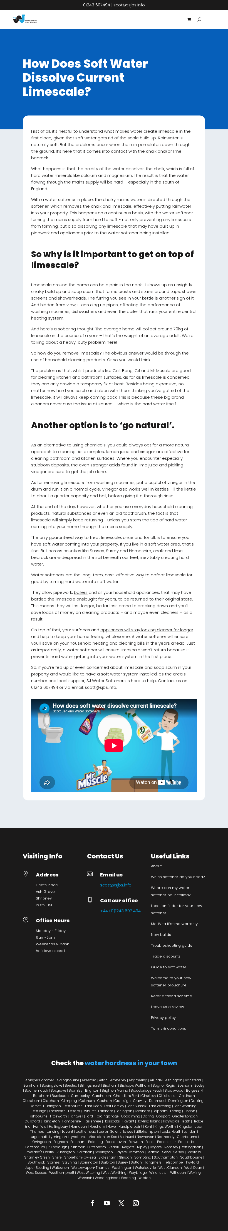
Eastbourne (73, 1106)
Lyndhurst (78, 1136)
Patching (95, 1141)
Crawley (140, 1100)
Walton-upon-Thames (90, 1167)
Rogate (156, 1147)
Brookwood (174, 1090)
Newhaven (145, 1136)
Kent (148, 1126)
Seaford (153, 1152)
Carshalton (102, 1095)
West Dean (193, 1167)
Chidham (187, 1095)
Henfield (39, 1126)
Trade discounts (165, 956)
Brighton (92, 1090)
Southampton (166, 1157)
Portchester (166, 1141)
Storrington (89, 1162)
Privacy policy (163, 1017)
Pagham (60, 1141)
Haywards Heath (176, 1121)
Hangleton (51, 1121)
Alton (103, 1080)
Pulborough (57, 1147)
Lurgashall (38, 1136)
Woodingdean (106, 1177)
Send (166, 1152)
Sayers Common (129, 1152)
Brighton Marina (115, 1090)
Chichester (168, 1095)
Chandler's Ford (126, 1095)
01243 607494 (96, 5)
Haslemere (92, 1121)
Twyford (192, 1162)
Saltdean (84, 1152)
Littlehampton (147, 1131)
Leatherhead (86, 1131)
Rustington (65, 1152)
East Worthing (185, 1106)
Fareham (105, 1111)
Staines (53, 1162)
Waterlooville (145, 1167)
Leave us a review (167, 1006)
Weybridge (138, 1172)
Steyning (69, 1162)
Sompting (142, 1157)
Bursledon (60, 1095)
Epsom (74, 1111)
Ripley (142, 1147)
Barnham (31, 1085)
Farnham (142, 1111)
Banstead (193, 1080)
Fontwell (76, 1116)
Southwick (36, 1162)
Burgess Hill (195, 1090)
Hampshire (71, 1121)
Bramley (76, 1090)
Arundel (156, 1080)
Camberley (80, 1095)
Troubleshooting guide (171, 945)
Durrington (52, 1106)
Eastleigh (38, 1111)
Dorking (197, 1100)
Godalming (130, 1116)
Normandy (166, 1136)
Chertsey (149, 1095)
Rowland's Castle (40, 1152)
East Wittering (160, 1106)
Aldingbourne (67, 1080)
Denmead (157, 1100)
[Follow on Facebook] (92, 1203)
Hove (112, 1126)
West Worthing (115, 1172)
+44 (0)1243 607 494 (120, 911)
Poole (150, 1141)
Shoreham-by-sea (80, 1157)
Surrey (123, 1162)
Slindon (125, 1157)
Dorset (35, 1106)
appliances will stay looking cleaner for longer (146, 630)
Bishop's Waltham (135, 1085)
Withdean (178, 1172)
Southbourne (191, 1157)
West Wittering (88, 1172)
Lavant (67, 1131)
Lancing (53, 1131)
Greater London (185, 1116)
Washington (122, 1167)
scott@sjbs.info (129, 5)
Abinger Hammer (40, 1080)
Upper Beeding (36, 1167)
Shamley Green (37, 1157)
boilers (81, 592)
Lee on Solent (110, 1131)
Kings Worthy (165, 1126)
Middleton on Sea (102, 1136)
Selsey (178, 1152)
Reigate (128, 1147)
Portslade (186, 1141)
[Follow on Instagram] (136, 1203)
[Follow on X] (121, 1203)
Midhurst (127, 1136)
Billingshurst (90, 1085)
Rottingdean (191, 1147)
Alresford (89, 1080)
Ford (89, 1116)
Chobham (31, 1100)
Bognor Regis (164, 1085)
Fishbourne (38, 1116)
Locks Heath (171, 1131)
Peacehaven (115, 1141)
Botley (199, 1085)
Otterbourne (187, 1136)
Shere (57, 1157)
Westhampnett (61, 1172)
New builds (161, 934)
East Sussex (137, 1106)
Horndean (79, 1126)
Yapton (144, 1177)
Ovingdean (42, 1141)
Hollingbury (58, 1126)
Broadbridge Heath (146, 1090)
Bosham (184, 1085)
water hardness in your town (131, 1063)
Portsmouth (35, 1147)
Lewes (128, 1131)
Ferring (175, 1111)
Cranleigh (123, 1100)
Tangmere (153, 1162)
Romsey (171, 1147)
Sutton (136, 1162)
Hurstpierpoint (130, 1126)
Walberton (60, 1167)
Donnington (178, 1100)
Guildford (32, 1121)
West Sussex (36, 1172)
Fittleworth (58, 1116)
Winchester (158, 1172)
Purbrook (77, 1147)
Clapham (51, 1100)
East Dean (93, 1106)
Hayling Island (148, 1121)
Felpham (160, 1111)
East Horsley (114, 1106)
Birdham (110, 1085)
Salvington (104, 1152)
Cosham (104, 1100)
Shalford (194, 1152)
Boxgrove (58, 1090)
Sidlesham (107, 1157)
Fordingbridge (107, 1116)
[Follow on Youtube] (107, 1203)
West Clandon (170, 1167)
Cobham (87, 1100)
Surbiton (108, 1162)
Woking (195, 1172)
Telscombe (173, 1162)
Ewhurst (89, 1111)
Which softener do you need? (178, 877)
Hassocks (112, 1121)
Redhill (114, 1147)
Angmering (138, 1080)
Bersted (71, 1085)
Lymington (58, 1136)
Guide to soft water (168, 967)
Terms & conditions (168, 1028)
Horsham (97, 1126)
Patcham (78, 1141)
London (190, 1131)
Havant (128, 1121)
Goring (148, 1116)
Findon (189, 1111)
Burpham (41, 1095)
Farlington (124, 1111)
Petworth (135, 1141)
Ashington (173, 1080)
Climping (69, 1100)
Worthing (128, 1177)
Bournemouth (36, 1090)
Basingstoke (52, 1085)
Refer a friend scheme (171, 996)
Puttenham (96, 1147)
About (156, 866)
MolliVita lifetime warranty (174, 923)
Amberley (118, 1080)
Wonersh (85, 1177)
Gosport (163, 1116)
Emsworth (57, 1111)
